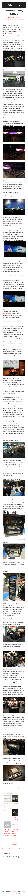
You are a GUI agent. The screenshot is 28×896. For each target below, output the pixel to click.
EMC (6, 21)
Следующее (5, 848)
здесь (10, 33)
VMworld (21, 21)
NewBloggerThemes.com (14, 895)
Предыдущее (22, 848)
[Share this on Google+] (15, 787)
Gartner (17, 688)
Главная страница (13, 848)
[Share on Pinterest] (17, 787)
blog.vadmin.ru (6, 313)
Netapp (9, 21)
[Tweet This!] (13, 787)
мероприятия (18, 19)
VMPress (14, 5)
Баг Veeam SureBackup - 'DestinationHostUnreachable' (7, 807)
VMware (17, 21)
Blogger (23, 891)
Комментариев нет (8, 19)
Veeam (12, 21)
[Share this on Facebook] (12, 787)
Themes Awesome (12, 893)
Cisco (22, 19)
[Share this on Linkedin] (19, 787)
